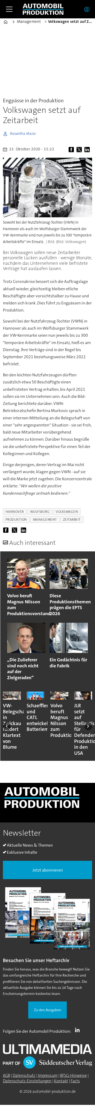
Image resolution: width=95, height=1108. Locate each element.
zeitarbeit (72, 519)
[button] (7, 726)
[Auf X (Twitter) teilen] (80, 150)
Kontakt (61, 1081)
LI (79, 1030)
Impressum (48, 1075)
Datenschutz (24, 1075)
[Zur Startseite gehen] (43, 9)
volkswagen (67, 511)
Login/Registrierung (88, 9)
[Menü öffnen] (9, 9)
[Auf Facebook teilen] (72, 150)
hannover (15, 511)
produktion (16, 519)
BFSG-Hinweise (73, 1075)
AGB (6, 1075)
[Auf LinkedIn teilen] (88, 150)
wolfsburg (40, 511)
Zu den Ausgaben (47, 1010)
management (45, 519)
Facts (75, 1081)
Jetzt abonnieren (47, 870)
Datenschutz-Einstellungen (27, 1081)
